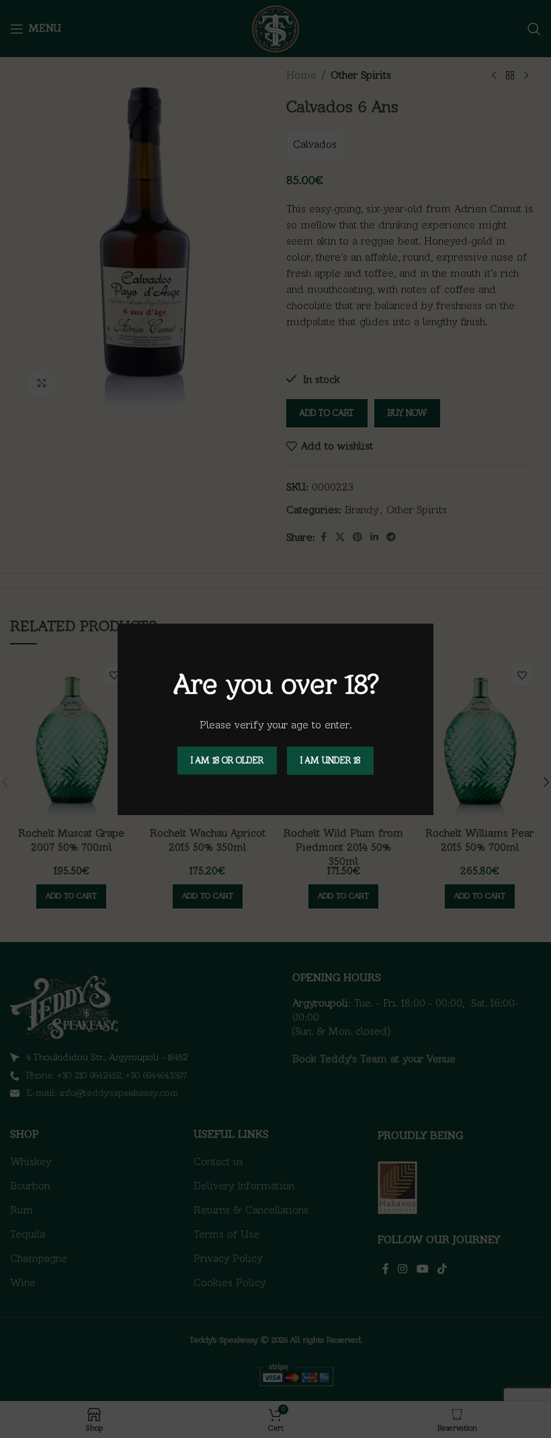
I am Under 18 (330, 760)
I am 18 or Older (227, 760)
